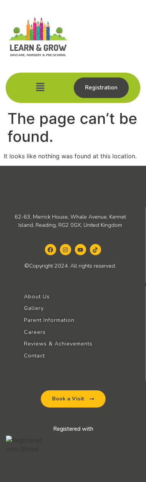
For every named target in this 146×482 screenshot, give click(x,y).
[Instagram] (65, 249)
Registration (101, 87)
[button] (40, 88)
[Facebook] (50, 249)
